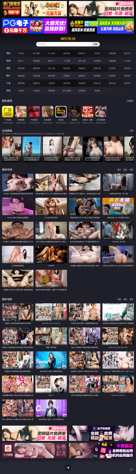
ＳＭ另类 (127, 61)
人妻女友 (51, 83)
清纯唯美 (97, 76)
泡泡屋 (97, 90)
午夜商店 (36, 90)
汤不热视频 (66, 90)
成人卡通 (51, 68)
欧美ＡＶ (51, 61)
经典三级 (97, 68)
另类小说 (97, 83)
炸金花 (97, 53)
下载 (131, 131)
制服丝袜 (82, 68)
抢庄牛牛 (127, 53)
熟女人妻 (82, 61)
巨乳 (125, 170)
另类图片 (127, 76)
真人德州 (36, 53)
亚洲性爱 (21, 68)
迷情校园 (82, 83)
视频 (8, 60)
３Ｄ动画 (66, 61)
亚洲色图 (36, 76)
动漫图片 (66, 76)
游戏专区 (66, 53)
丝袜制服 (97, 61)
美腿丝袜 (82, 76)
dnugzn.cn (68, 39)
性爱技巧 (127, 83)
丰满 (119, 299)
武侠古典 (66, 83)
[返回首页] (131, 469)
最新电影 (7, 299)
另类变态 (127, 68)
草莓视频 (51, 90)
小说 (8, 83)
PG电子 (21, 53)
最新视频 (7, 169)
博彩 (8, 53)
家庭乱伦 (36, 83)
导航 (8, 90)
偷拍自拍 (36, 68)
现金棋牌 (112, 53)
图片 (8, 75)
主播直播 (112, 61)
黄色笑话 (112, 83)
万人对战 (51, 53)
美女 (119, 170)
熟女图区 (112, 76)
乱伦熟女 (112, 68)
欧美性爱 (66, 68)
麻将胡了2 (82, 53)
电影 (8, 68)
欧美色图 (51, 76)
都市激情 (21, 83)
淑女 (125, 299)
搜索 (95, 44)
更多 (131, 170)
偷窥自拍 (21, 76)
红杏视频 (82, 90)
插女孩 (21, 90)
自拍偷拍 (36, 61)
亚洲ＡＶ (21, 61)
